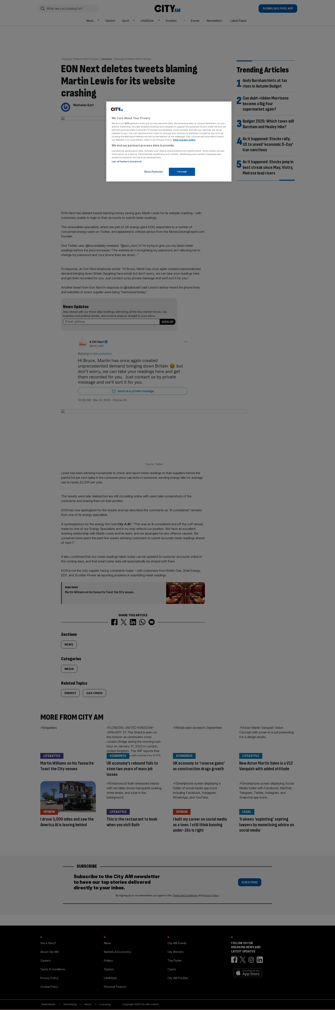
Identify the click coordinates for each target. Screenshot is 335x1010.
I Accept (182, 171)
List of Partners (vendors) (127, 161)
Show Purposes (153, 171)
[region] (169, 141)
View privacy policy (184, 139)
